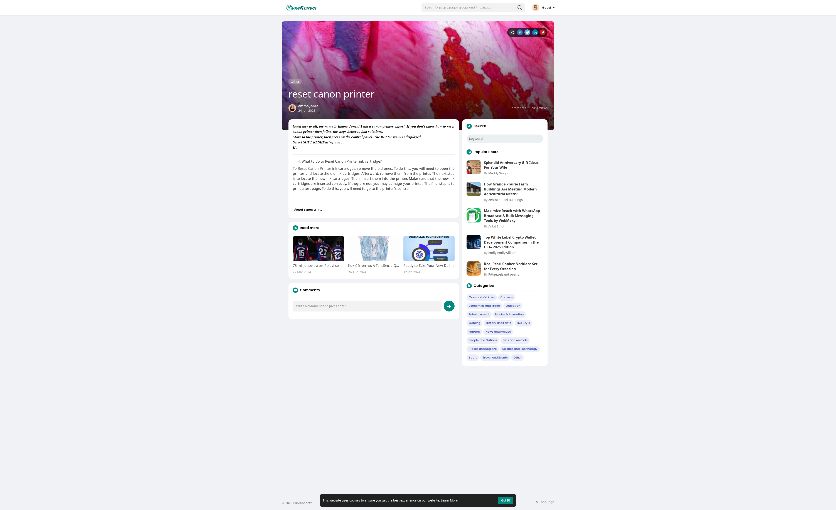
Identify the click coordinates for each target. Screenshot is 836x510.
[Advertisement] (412, 401)
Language (546, 501)
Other (295, 81)
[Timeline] (512, 32)
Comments (518, 108)
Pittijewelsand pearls (503, 274)
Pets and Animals (515, 340)
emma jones (308, 106)
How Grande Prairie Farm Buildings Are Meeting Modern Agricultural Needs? (510, 189)
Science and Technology (520, 349)
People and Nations (483, 340)
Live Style (523, 323)
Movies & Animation (509, 314)
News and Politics (498, 332)
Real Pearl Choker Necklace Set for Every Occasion (511, 266)
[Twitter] (527, 32)
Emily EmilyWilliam (502, 252)
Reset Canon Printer (314, 168)
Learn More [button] (449, 500)
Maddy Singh (498, 173)
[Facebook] (519, 32)
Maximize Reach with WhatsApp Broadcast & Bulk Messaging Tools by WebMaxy (512, 215)
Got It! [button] (505, 500)
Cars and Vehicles (482, 297)
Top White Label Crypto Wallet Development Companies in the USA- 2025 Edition (511, 242)
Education (513, 306)
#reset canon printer (309, 210)
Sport (473, 357)
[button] (473, 7)
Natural (474, 332)
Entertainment (479, 314)
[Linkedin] (535, 32)
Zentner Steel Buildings (505, 199)
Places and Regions (483, 349)
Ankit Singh (496, 226)
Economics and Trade (484, 306)
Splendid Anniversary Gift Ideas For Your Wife (511, 165)
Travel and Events (495, 357)
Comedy (506, 297)
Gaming (474, 323)
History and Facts (498, 323)
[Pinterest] (542, 32)
